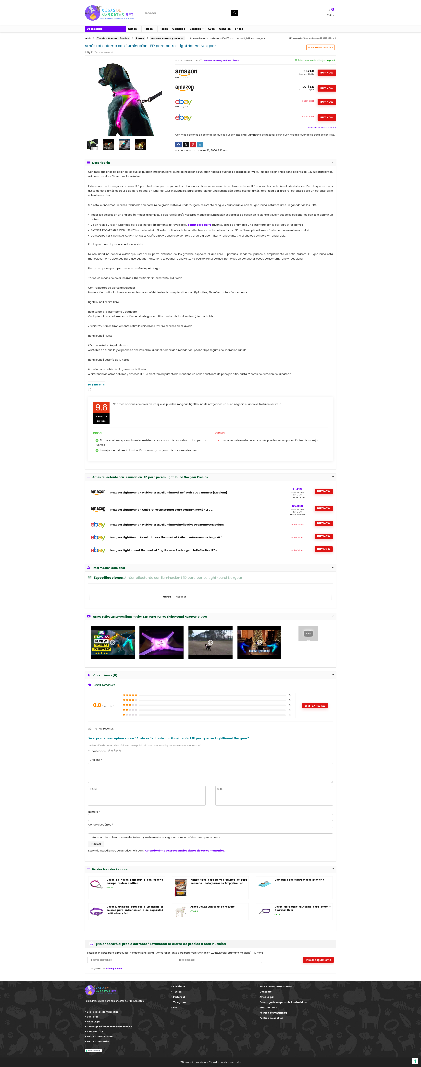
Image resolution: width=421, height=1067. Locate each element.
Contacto (92, 1016)
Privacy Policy (114, 968)
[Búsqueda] (234, 13)
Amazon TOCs (95, 1031)
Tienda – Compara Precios (113, 38)
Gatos (132, 29)
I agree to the (106, 968)
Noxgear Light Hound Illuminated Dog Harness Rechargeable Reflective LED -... (165, 550)
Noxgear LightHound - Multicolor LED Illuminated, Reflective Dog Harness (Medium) (168, 492)
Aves (211, 29)
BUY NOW (326, 72)
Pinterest (179, 997)
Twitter (178, 991)
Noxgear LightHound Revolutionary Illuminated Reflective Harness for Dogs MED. (166, 537)
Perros (148, 29)
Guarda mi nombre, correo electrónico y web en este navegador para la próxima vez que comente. (156, 837)
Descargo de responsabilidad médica (109, 1026)
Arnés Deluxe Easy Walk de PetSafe (212, 906)
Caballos (178, 29)
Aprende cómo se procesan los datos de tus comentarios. (185, 850)
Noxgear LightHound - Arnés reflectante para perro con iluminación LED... (161, 509)
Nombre (94, 812)
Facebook (179, 986)
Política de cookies (98, 1041)
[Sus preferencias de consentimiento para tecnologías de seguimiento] (415, 1061)
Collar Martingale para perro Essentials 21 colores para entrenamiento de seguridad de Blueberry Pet (135, 910)
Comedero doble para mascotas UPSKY (299, 879)
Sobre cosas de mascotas (102, 1011)
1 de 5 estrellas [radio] (109, 750)
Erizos (239, 29)
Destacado (95, 29)
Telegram (179, 1002)
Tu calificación (97, 751)
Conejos (225, 29)
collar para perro (199, 225)
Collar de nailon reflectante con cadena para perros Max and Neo (135, 881)
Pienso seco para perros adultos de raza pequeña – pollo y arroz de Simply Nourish (218, 881)
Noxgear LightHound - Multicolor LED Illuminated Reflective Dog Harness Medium (167, 524)
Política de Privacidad (100, 1036)
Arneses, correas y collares (167, 38)
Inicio (88, 38)
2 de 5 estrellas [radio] (110, 750)
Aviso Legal (93, 1021)
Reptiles (195, 29)
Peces (164, 29)
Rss (175, 1007)
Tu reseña (95, 760)
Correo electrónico (100, 824)
